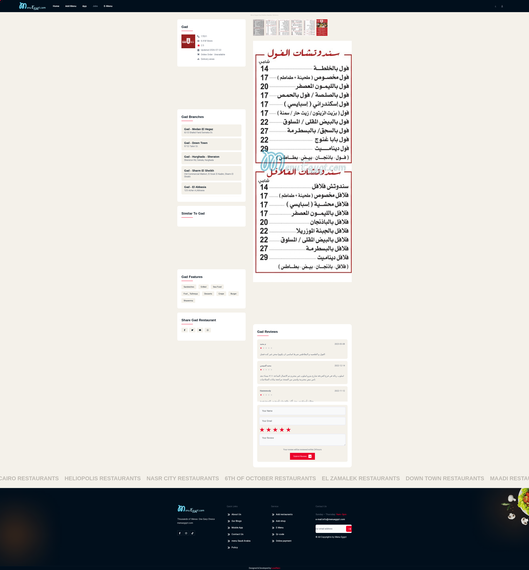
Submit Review (300, 456)
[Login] (502, 6)
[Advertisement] (211, 90)
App (84, 6)
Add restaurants (284, 514)
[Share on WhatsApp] (208, 330)
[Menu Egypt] (32, 6)
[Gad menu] (258, 27)
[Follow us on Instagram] (186, 532)
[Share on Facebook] (184, 330)
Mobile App (237, 527)
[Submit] (349, 529)
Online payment (284, 541)
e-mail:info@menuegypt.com (330, 519)
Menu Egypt (341, 537)
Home (56, 6)
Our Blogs (237, 521)
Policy (235, 547)
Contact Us (237, 534)
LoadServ (275, 568)
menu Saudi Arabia (241, 541)
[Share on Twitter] (192, 330)
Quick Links (232, 506)
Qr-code (280, 534)
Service (274, 506)
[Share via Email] (200, 330)
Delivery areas (207, 59)
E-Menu (108, 6)
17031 (204, 36)
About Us (236, 514)
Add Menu (70, 6)
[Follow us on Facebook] (179, 532)
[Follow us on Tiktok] (192, 532)
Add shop (281, 521)
